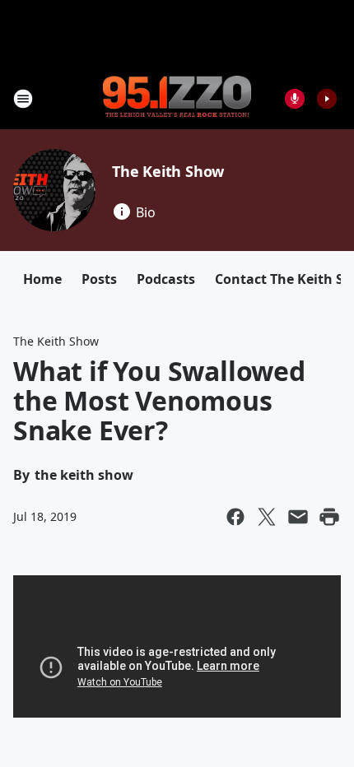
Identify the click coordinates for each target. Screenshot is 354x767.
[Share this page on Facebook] (235, 516)
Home (42, 279)
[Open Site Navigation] (23, 99)
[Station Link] (177, 98)
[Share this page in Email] (298, 516)
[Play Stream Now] (327, 99)
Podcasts (166, 279)
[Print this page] (329, 516)
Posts (99, 279)
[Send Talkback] (295, 99)
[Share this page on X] (266, 516)
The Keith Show (168, 171)
